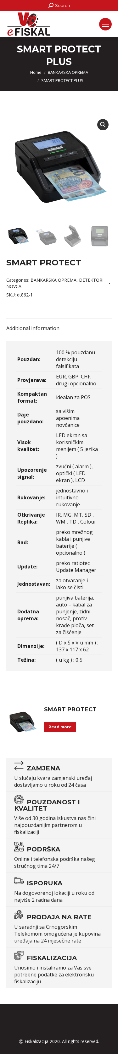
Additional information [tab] (32, 328)
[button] (103, 124)
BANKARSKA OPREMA (53, 280)
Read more (60, 727)
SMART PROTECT (70, 709)
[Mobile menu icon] (105, 24)
